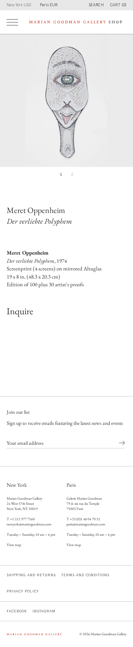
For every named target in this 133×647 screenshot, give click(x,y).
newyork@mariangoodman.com (29, 524)
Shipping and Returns (31, 575)
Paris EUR (49, 5)
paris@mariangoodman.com (85, 524)
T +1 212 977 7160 (21, 519)
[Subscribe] (122, 443)
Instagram (44, 611)
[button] (118, 5)
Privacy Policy (23, 591)
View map (14, 544)
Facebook (17, 611)
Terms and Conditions (85, 575)
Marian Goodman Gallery (108, 634)
